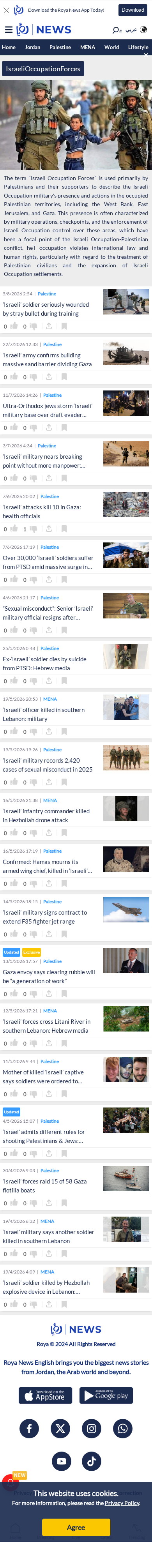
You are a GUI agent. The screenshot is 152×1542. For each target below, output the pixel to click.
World (111, 47)
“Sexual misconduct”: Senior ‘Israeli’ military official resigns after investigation (48, 617)
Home (9, 47)
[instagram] (91, 1428)
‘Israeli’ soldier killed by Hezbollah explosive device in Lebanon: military (46, 1291)
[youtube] (61, 1461)
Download (133, 10)
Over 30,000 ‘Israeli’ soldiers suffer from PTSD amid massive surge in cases (48, 566)
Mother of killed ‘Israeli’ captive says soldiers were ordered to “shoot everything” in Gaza (43, 1081)
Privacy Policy (122, 1503)
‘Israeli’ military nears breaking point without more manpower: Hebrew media (42, 465)
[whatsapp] (123, 1428)
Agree (76, 1527)
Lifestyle (138, 47)
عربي (131, 29)
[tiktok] (91, 1461)
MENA (87, 47)
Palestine (60, 47)
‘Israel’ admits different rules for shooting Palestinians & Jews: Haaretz (44, 1140)
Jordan (32, 47)
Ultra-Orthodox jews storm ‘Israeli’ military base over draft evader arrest (47, 414)
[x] (60, 1428)
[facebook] (29, 1428)
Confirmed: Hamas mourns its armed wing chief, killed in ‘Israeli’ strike (45, 870)
